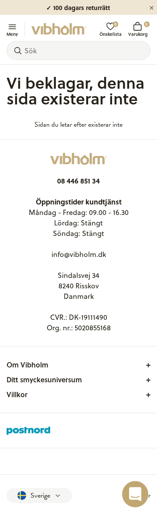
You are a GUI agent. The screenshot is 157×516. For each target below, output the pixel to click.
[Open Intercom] (135, 494)
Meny (12, 33)
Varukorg (137, 29)
